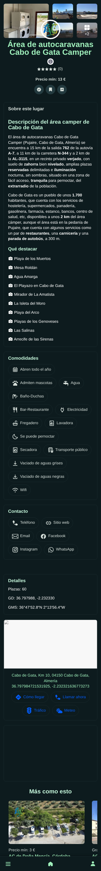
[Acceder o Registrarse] (92, 864)
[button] (8, 864)
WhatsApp (65, 549)
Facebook (56, 536)
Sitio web (61, 523)
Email (25, 536)
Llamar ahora (74, 697)
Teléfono (27, 523)
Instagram (29, 549)
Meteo (69, 710)
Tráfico (40, 710)
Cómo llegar (33, 697)
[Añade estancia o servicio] (50, 864)
